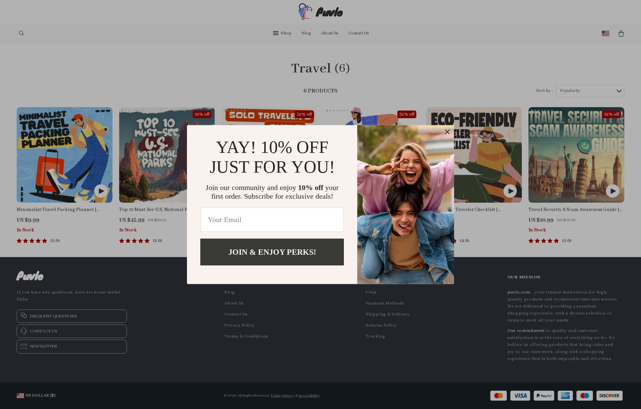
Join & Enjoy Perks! (272, 251)
